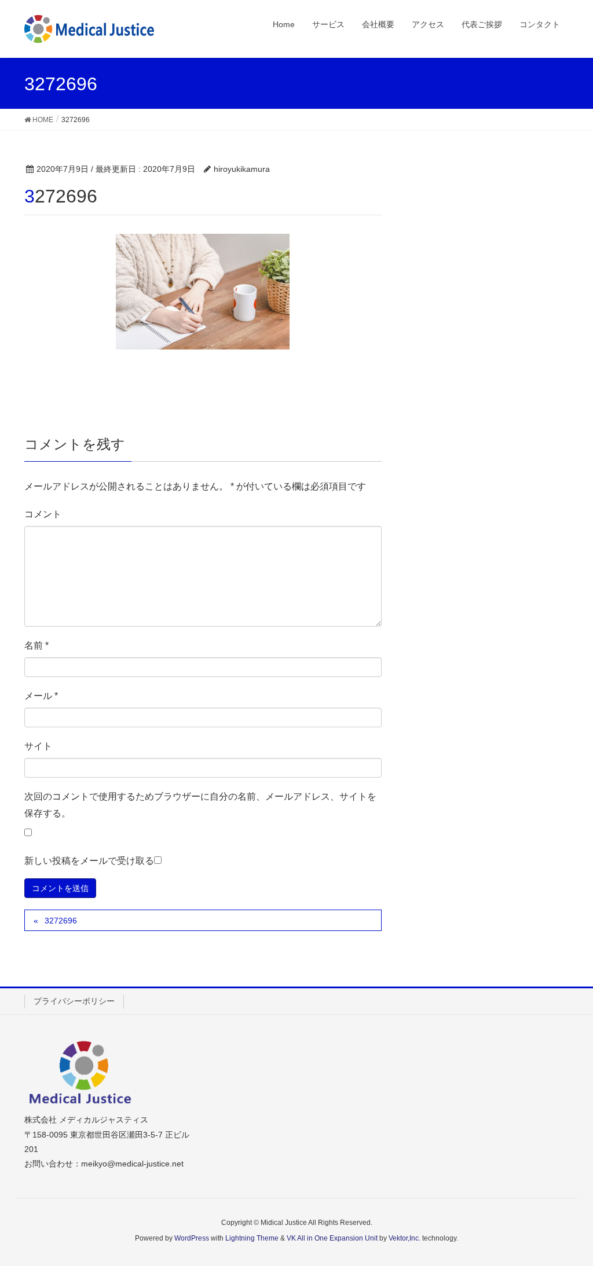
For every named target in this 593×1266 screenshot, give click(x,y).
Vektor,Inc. (404, 1238)
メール (41, 696)
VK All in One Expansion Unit (332, 1238)
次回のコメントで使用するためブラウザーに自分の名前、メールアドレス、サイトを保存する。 (200, 805)
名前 (36, 645)
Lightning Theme (252, 1238)
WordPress (191, 1238)
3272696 (61, 920)
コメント (42, 514)
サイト (38, 746)
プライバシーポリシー (74, 1001)
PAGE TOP (567, 1217)
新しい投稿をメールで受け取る (89, 861)
